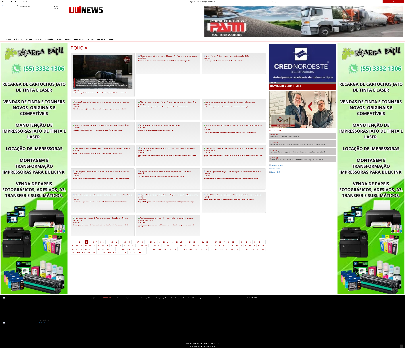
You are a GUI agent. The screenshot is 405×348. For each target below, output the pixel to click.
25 (172, 242)
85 (237, 245)
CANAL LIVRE (79, 39)
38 (229, 242)
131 (73, 253)
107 (144, 249)
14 (125, 242)
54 (103, 245)
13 (121, 242)
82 (224, 245)
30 (194, 242)
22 (159, 242)
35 (216, 242)
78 (207, 245)
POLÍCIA (8, 39)
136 (99, 253)
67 (159, 245)
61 (133, 245)
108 (149, 249)
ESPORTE (38, 39)
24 (168, 242)
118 (201, 249)
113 (175, 249)
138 (109, 253)
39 (233, 242)
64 (146, 245)
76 (198, 245)
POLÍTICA (28, 39)
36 (220, 242)
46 (263, 242)
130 (263, 249)
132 (78, 253)
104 (128, 249)
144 (140, 253)
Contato (26, 2)
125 (237, 249)
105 (133, 249)
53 (99, 245)
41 (242, 242)
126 (242, 249)
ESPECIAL (90, 39)
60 (129, 245)
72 (181, 245)
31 (198, 242)
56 (112, 245)
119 (206, 249)
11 (112, 242)
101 (113, 249)
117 (195, 249)
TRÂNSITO (18, 39)
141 (125, 253)
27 (181, 242)
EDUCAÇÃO (49, 39)
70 (172, 245)
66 (155, 245)
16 (133, 242)
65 (150, 245)
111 (164, 249)
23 (164, 242)
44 (255, 242)
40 (237, 242)
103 (123, 249)
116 (190, 249)
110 (159, 249)
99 (103, 249)
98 (99, 249)
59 (125, 245)
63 (142, 245)
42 (246, 242)
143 (135, 253)
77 (202, 245)
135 (94, 253)
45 (259, 242)
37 (224, 242)
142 (130, 253)
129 (257, 249)
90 (259, 245)
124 (232, 249)
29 (190, 242)
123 (226, 249)
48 (77, 245)
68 (163, 245)
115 (185, 249)
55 (107, 245)
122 (221, 249)
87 (246, 245)
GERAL (59, 39)
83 (228, 245)
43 (250, 242)
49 (81, 245)
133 (83, 253)
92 (73, 249)
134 (88, 253)
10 (108, 242)
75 (194, 245)
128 (252, 249)
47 (73, 245)
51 (90, 245)
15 (129, 242)
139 (114, 253)
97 (94, 249)
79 (211, 245)
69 (168, 245)
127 (247, 249)
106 (139, 249)
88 (250, 245)
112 (170, 249)
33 (207, 242)
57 (116, 245)
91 (263, 245)
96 (90, 249)
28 (185, 242)
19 (146, 242)
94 (81, 249)
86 (241, 245)
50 (86, 245)
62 (137, 245)
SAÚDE (111, 39)
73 (185, 245)
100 (108, 249)
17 (138, 242)
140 (119, 253)
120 (211, 249)
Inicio (6, 2)
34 (211, 242)
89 (254, 245)
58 (120, 245)
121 (216, 249)
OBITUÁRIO (101, 39)
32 (203, 242)
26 (177, 242)
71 (176, 245)
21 (155, 242)
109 (154, 249)
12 (116, 242)
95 (86, 249)
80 (215, 245)
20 (151, 242)
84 (233, 245)
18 (142, 242)
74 (189, 245)
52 (94, 245)
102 (118, 249)
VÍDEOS (67, 39)
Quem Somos (15, 2)
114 (180, 249)
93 (77, 249)
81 (220, 245)
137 (104, 253)
